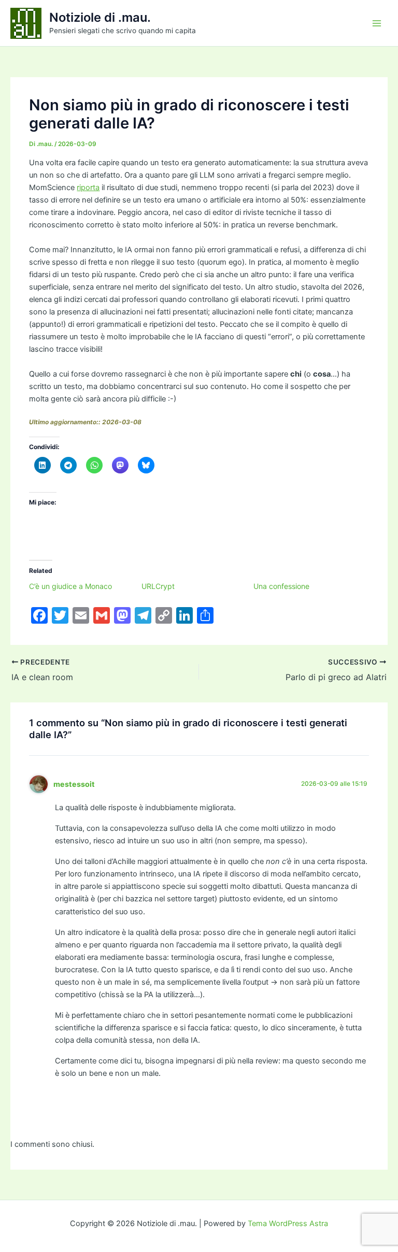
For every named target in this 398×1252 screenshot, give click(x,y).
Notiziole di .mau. (100, 17)
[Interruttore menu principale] (377, 23)
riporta (88, 187)
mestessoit (74, 784)
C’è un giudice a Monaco (70, 586)
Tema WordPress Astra (288, 1223)
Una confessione (281, 586)
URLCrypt (158, 586)
